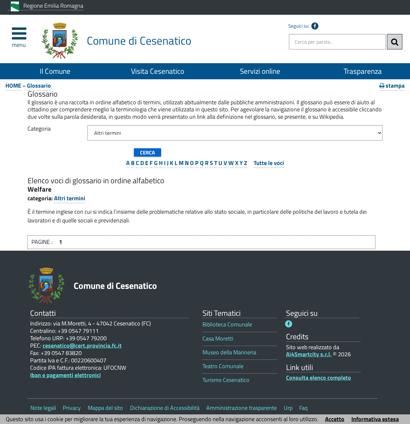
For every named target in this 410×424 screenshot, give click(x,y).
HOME (13, 85)
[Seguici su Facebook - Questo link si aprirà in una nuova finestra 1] (288, 323)
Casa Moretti (217, 338)
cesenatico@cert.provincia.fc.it (82, 345)
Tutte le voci (269, 163)
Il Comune (55, 71)
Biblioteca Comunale (227, 324)
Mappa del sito (105, 407)
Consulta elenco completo (318, 377)
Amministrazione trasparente (241, 407)
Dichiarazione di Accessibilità (165, 407)
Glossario (39, 85)
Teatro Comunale (222, 366)
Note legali (43, 407)
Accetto (334, 419)
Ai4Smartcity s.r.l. (309, 354)
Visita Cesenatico (157, 71)
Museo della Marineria (229, 352)
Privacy (72, 407)
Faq (303, 407)
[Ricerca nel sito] (394, 41)
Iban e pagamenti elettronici (65, 375)
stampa (394, 85)
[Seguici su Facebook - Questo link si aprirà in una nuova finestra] (314, 26)
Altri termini (69, 198)
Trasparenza (363, 71)
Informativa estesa (375, 419)
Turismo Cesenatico (226, 379)
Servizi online (260, 71)
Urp (288, 407)
